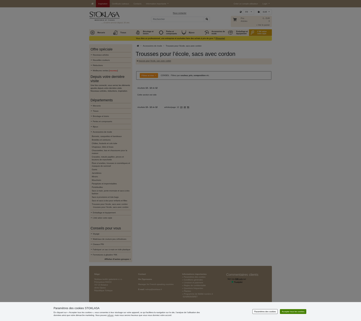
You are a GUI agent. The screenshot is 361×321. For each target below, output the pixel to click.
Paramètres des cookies (265, 311)
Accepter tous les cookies (293, 311)
